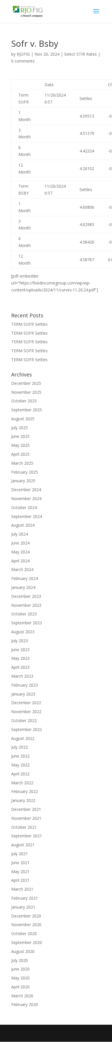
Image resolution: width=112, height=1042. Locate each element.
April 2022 (20, 774)
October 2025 (24, 401)
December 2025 (26, 383)
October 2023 (24, 614)
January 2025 (23, 480)
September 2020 (26, 942)
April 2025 (20, 454)
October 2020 (24, 933)
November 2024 (26, 498)
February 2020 (24, 1004)
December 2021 (26, 809)
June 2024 (20, 543)
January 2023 (23, 694)
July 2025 (19, 427)
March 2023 (22, 676)
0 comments (23, 61)
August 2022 (22, 738)
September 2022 (26, 729)
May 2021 (20, 871)
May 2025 (20, 445)
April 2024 (20, 561)
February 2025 (24, 472)
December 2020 (26, 916)
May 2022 (20, 765)
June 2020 (20, 969)
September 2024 (26, 516)
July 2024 (19, 534)
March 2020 (22, 995)
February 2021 (24, 898)
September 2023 (26, 622)
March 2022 (22, 782)
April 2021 (20, 880)
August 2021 (22, 844)
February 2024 (24, 578)
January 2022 (23, 800)
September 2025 (26, 409)
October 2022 (24, 720)
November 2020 (26, 924)
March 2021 (22, 889)
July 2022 (19, 747)
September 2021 (26, 836)
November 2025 (26, 392)
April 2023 (20, 667)
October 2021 (24, 827)
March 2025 (22, 463)
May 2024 (20, 552)
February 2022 (24, 791)
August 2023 (22, 631)
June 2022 (20, 756)
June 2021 (20, 862)
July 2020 (19, 960)
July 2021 (19, 853)
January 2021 (23, 907)
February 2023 (24, 685)
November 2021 (26, 818)
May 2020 (20, 978)
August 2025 (22, 418)
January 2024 (23, 587)
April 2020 (20, 987)
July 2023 (19, 640)
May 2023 (20, 658)
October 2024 (24, 507)
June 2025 (20, 436)
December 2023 (26, 596)
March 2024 (22, 569)
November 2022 (26, 711)
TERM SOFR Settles (29, 324)
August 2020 (22, 951)
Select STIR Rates (80, 54)
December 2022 (26, 702)
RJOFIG (23, 54)
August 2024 (22, 525)
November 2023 (26, 605)
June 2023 (20, 649)
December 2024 (26, 489)
